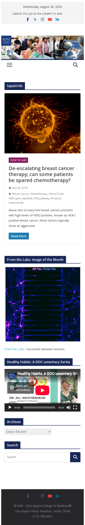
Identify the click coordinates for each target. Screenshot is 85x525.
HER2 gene (15, 198)
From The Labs (18, 160)
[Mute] (68, 407)
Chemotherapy (38, 194)
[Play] (10, 407)
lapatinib (27, 198)
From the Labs (14, 349)
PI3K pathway (41, 198)
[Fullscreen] (75, 407)
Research (56, 198)
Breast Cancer (20, 194)
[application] (42, 390)
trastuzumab (16, 202)
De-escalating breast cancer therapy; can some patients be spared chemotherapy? (41, 174)
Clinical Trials (56, 194)
